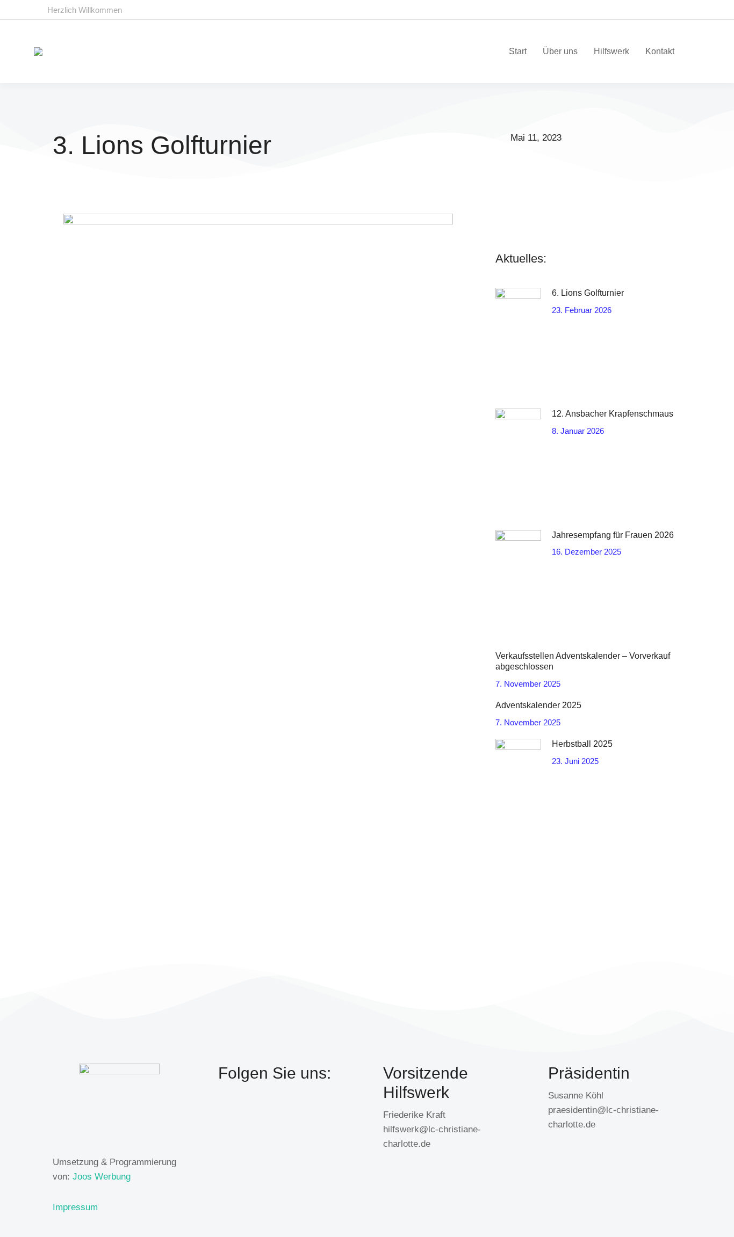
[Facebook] (231, 1112)
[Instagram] (297, 1112)
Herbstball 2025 (582, 743)
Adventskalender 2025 (538, 705)
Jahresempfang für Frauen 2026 (613, 535)
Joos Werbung (102, 1176)
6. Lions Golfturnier (588, 292)
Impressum (75, 1207)
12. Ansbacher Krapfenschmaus (612, 413)
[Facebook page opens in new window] (670, 10)
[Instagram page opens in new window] (690, 10)
